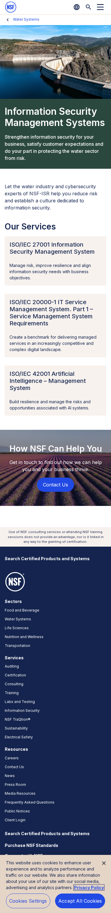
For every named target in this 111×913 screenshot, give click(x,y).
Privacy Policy (89, 887)
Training (12, 693)
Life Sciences (17, 628)
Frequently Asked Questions (29, 802)
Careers (12, 758)
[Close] (103, 863)
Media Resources (20, 793)
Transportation (17, 645)
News (10, 775)
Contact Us (14, 767)
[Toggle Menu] (100, 7)
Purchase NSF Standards (31, 845)
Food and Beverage (22, 610)
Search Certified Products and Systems (47, 558)
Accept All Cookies (80, 901)
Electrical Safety (19, 737)
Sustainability (16, 728)
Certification (15, 675)
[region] (55, 884)
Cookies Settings (28, 901)
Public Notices (17, 811)
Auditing (12, 666)
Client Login (15, 820)
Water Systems (26, 19)
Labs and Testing (20, 701)
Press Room (15, 784)
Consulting (14, 684)
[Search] (88, 7)
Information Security (22, 710)
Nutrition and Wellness (24, 637)
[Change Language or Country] (77, 7)
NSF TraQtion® (17, 719)
